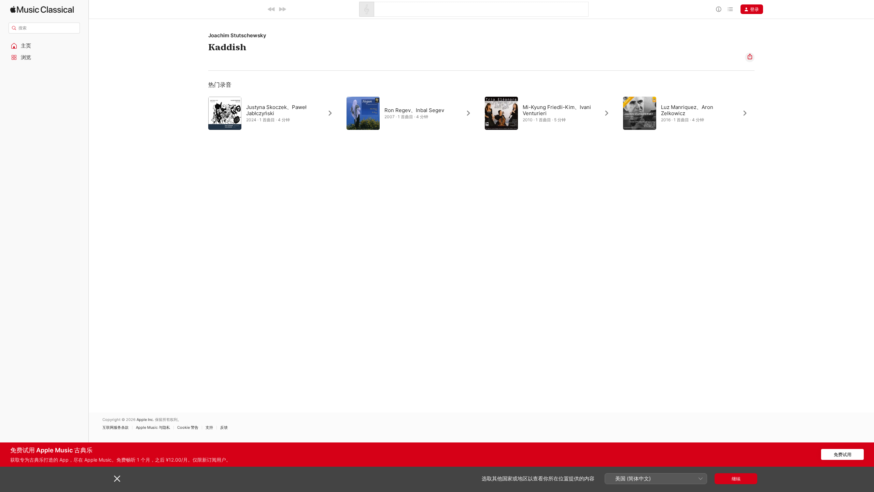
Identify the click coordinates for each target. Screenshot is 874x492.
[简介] (718, 9)
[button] (44, 46)
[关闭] (117, 479)
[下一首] (282, 9)
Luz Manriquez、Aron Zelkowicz (687, 110)
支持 (209, 427)
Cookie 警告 (187, 427)
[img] (42, 9)
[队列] (730, 9)
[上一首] (271, 9)
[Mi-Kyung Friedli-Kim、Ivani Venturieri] (550, 113)
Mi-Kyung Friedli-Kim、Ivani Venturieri (557, 110)
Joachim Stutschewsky (237, 35)
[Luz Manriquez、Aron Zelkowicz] (689, 113)
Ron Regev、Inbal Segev (414, 110)
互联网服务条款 (115, 427)
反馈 (224, 427)
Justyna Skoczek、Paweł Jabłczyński (276, 110)
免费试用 (842, 454)
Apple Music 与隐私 (153, 427)
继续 (736, 478)
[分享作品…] (750, 57)
